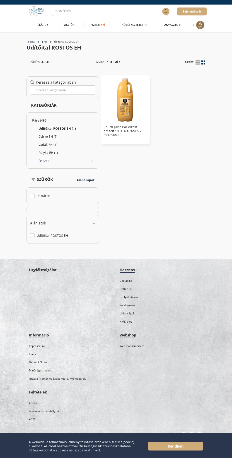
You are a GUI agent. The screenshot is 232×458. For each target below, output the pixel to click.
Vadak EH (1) (48, 144)
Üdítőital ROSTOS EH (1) (57, 128)
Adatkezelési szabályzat (44, 411)
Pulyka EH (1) (48, 152)
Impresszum (37, 346)
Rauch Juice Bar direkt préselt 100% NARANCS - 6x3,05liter (122, 131)
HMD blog (126, 322)
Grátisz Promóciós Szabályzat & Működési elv (57, 379)
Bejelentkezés (192, 11)
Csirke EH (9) (48, 136)
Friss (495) (39, 120)
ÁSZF (32, 419)
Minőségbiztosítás (40, 370)
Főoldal (31, 41)
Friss (44, 41)
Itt (30, 450)
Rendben (176, 446)
